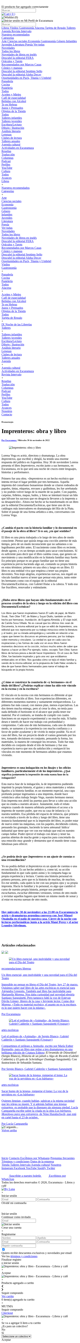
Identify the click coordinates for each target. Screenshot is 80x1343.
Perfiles (5, 164)
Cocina (5, 84)
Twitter (51, 1168)
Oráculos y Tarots (11, 61)
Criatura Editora (34, 1052)
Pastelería (7, 87)
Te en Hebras (9, 104)
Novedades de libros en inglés (19, 54)
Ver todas (38, 44)
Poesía (29, 44)
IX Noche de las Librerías (16, 324)
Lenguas (6, 134)
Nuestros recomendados (15, 34)
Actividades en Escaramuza (17, 147)
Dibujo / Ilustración (12, 127)
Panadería (7, 81)
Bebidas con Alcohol (13, 101)
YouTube (6, 167)
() (12, 14)
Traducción (8, 154)
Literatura (19, 44)
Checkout (7, 1312)
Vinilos (14, 27)
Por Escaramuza (9, 440)
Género (61, 41)
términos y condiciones (23, 1256)
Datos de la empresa (42, 1161)
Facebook (20, 1168)
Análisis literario (11, 131)
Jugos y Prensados (12, 107)
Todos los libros (10, 51)
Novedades (8, 47)
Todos (5, 91)
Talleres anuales (10, 141)
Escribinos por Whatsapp (35, 1158)
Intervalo (25, 1164)
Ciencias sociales (17, 41)
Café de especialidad (13, 97)
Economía (34, 41)
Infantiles (71, 41)
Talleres (71, 27)
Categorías (7, 37)
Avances (6, 177)
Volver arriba (9, 1130)
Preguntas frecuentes (62, 1158)
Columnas (7, 157)
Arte (4, 41)
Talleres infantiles (11, 117)
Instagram (7, 1168)
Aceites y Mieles (11, 94)
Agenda (6, 31)
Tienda (5, 1164)
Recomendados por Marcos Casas (21, 64)
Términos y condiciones (15, 1161)
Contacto (6, 414)
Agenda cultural (10, 144)
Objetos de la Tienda (13, 111)
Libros (5, 27)
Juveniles (7, 44)
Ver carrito (7, 1296)
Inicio (4, 1158)
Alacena (40, 27)
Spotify (42, 1168)
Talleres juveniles (11, 121)
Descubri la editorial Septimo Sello (21, 71)
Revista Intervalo (21, 31)
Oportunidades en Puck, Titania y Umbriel (26, 77)
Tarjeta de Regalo (55, 27)
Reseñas (6, 151)
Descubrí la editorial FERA (17, 57)
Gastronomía (27, 27)
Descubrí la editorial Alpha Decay (21, 74)
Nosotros (6, 411)
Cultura (5, 171)
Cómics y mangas (11, 67)
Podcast (6, 161)
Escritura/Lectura (11, 124)
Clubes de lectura (11, 137)
